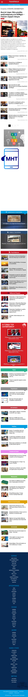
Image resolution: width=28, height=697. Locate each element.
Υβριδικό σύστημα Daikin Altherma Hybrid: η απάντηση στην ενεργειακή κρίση (17, 519)
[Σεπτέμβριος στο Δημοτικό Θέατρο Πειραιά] (14, 218)
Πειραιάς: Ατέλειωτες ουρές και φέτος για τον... (14, 243)
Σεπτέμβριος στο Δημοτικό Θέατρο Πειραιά (14, 223)
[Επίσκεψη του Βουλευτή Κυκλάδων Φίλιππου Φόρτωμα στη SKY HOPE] (4, 257)
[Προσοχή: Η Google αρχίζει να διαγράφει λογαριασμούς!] (4, 400)
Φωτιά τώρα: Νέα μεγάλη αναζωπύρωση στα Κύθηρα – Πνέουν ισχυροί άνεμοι (12, 14)
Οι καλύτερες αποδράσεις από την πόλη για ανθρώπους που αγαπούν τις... (17, 438)
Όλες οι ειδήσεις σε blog (14, 4)
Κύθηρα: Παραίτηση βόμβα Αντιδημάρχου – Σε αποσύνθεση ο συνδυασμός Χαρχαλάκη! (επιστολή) (17, 78)
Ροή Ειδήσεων (15, 252)
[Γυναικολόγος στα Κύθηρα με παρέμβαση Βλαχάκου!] (4, 64)
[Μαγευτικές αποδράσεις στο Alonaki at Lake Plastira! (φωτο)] (4, 444)
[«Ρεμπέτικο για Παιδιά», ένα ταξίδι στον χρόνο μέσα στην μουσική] (4, 469)
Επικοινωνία (16, 693)
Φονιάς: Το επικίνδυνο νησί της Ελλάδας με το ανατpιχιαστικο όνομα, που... (16, 432)
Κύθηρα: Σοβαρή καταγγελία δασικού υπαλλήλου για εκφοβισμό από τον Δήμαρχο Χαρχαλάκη (17, 70)
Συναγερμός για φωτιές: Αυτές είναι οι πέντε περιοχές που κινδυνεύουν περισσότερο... (17, 276)
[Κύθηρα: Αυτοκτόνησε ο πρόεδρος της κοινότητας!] (4, 57)
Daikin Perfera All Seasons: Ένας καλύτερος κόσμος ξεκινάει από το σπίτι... (17, 507)
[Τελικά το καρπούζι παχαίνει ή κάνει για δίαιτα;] (4, 381)
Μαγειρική (14, 476)
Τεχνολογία (14, 388)
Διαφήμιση (11, 693)
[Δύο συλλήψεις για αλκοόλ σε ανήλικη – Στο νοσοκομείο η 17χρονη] (4, 270)
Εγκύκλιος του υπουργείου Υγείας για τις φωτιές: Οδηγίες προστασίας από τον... (18, 375)
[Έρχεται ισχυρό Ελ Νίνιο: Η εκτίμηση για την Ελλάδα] (4, 264)
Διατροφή (14, 527)
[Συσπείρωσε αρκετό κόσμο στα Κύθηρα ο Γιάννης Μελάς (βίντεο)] (4, 110)
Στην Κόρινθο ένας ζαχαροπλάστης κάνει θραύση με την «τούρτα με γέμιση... (17, 488)
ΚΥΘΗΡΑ (2, 18)
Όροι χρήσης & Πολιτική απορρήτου (10, 691)
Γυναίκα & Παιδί (14, 451)
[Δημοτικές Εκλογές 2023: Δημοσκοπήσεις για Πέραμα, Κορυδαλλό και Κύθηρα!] (4, 86)
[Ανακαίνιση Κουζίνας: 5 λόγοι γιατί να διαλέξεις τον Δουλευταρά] (4, 513)
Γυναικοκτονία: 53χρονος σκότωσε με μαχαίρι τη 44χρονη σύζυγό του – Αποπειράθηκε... (18, 282)
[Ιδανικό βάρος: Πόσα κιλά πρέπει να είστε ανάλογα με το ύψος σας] (4, 545)
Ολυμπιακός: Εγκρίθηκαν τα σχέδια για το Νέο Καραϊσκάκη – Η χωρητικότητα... (17, 311)
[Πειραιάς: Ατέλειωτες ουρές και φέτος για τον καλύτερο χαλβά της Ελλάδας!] (14, 238)
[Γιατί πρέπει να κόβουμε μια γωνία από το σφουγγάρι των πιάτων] (4, 482)
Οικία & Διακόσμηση (14, 501)
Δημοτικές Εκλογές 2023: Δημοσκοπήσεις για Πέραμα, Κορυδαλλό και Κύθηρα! (17, 86)
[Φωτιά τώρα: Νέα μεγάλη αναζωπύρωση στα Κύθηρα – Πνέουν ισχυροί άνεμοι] (14, 28)
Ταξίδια (14, 426)
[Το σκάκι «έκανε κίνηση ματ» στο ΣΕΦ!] (4, 317)
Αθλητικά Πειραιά (15, 293)
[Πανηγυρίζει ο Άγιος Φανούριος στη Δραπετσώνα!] (4, 289)
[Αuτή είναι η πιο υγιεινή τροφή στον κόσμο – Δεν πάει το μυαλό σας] (4, 532)
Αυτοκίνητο (14, 407)
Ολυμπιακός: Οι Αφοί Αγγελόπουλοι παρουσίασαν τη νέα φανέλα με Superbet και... (17, 298)
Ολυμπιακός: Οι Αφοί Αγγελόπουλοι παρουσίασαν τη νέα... (14, 338)
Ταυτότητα (21, 691)
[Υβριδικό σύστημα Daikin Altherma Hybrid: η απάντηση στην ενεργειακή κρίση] (4, 520)
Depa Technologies (20, 695)
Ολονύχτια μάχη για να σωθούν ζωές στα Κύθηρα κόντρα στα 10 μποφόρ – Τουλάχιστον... (17, 117)
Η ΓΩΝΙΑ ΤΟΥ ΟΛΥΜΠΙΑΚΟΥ (8, 326)
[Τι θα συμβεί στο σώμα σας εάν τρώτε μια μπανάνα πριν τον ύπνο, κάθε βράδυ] (4, 538)
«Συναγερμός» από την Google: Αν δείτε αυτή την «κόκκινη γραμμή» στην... (17, 394)
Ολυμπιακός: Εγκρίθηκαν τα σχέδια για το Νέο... (14, 364)
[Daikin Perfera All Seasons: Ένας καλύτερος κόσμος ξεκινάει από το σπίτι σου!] (4, 507)
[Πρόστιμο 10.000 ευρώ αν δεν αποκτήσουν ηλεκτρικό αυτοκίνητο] (4, 419)
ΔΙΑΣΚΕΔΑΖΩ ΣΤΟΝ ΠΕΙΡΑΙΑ (15, 212)
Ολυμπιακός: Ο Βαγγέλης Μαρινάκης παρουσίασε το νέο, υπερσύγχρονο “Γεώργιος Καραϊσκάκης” (17, 304)
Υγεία (14, 369)
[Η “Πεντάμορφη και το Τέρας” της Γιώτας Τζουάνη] (4, 463)
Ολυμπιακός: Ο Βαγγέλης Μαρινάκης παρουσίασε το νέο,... (14, 351)
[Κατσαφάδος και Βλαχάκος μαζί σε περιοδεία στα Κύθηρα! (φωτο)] (4, 103)
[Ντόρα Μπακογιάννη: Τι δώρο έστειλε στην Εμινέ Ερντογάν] (4, 494)
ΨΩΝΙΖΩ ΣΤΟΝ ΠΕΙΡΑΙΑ (15, 232)
